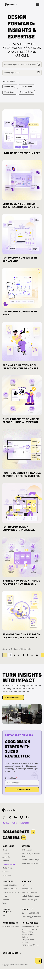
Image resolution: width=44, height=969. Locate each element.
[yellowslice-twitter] (9, 817)
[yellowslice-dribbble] (3, 817)
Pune (14, 823)
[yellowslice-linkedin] (27, 817)
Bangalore (24, 823)
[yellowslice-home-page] (11, 4)
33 (37, 655)
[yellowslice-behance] (15, 817)
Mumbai (5, 823)
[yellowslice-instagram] (21, 817)
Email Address (11, 778)
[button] (37, 4)
